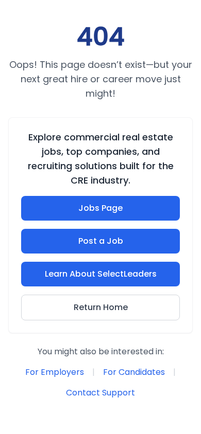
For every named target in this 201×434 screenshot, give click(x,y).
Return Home (101, 307)
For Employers (54, 372)
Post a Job (100, 241)
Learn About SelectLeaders (101, 274)
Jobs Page (100, 208)
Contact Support (100, 393)
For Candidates (134, 372)
